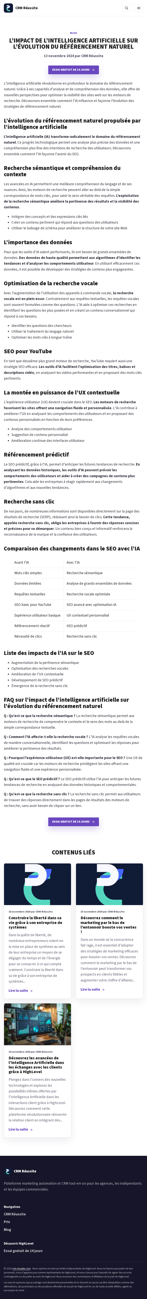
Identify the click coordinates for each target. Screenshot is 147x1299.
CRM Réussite (15, 1214)
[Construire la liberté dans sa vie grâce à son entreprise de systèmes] (37, 884)
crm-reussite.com (21, 1268)
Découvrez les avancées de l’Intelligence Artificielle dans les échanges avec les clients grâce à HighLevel (36, 1065)
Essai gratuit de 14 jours (23, 1251)
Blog (73, 33)
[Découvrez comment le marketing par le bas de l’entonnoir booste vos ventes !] (109, 884)
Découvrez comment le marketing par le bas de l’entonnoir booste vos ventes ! (108, 925)
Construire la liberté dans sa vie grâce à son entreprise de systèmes (35, 922)
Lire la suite (18, 990)
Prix (7, 1222)
